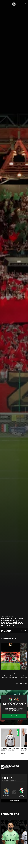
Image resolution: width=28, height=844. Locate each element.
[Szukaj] (26, 3)
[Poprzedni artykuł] (21, 630)
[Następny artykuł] (25, 630)
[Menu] (2, 3)
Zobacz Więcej (14, 800)
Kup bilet (14, 716)
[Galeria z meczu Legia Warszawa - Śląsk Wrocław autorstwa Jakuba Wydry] (14, 316)
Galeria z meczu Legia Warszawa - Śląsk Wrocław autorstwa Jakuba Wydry (12, 621)
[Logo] (14, 3)
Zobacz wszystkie (20, 683)
